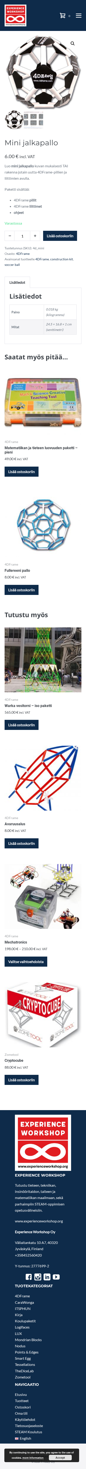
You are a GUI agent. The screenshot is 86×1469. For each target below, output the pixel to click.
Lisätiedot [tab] (17, 282)
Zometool (23, 1377)
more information (33, 1457)
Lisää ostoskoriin (60, 236)
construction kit (61, 259)
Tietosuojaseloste (29, 1425)
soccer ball (12, 265)
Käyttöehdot (25, 1419)
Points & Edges (27, 1352)
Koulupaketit (25, 1321)
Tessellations (25, 1364)
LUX (18, 1333)
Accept (60, 1457)
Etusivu (21, 1394)
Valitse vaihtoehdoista (26, 961)
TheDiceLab (24, 1371)
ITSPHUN (23, 1308)
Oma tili (21, 1413)
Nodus (20, 1346)
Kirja (18, 1314)
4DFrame (23, 254)
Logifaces (22, 1327)
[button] (73, 43)
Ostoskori (23, 1407)
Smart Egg (23, 1358)
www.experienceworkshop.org (39, 1221)
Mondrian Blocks (28, 1339)
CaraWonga (24, 1302)
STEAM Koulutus (28, 1432)
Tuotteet (22, 1400)
